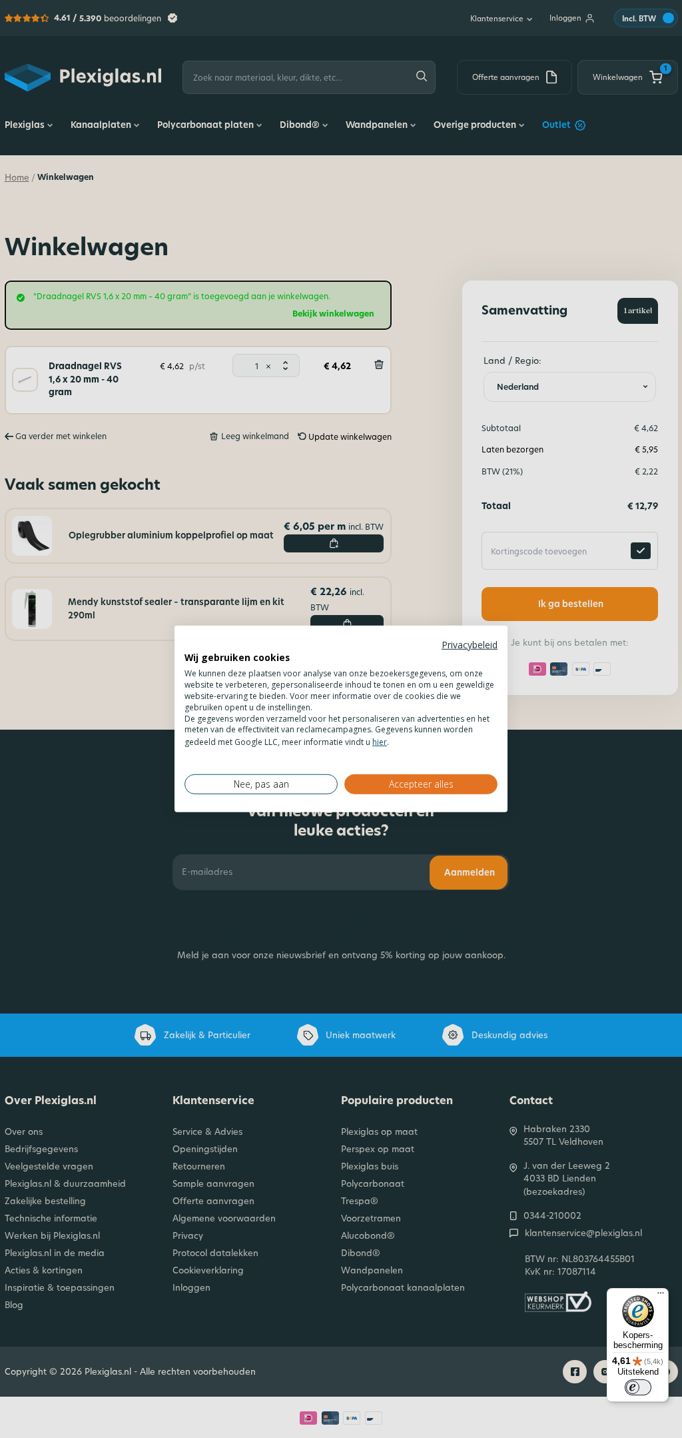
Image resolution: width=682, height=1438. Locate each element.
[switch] (638, 1387)
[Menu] (661, 1296)
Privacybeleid (470, 644)
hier (379, 742)
